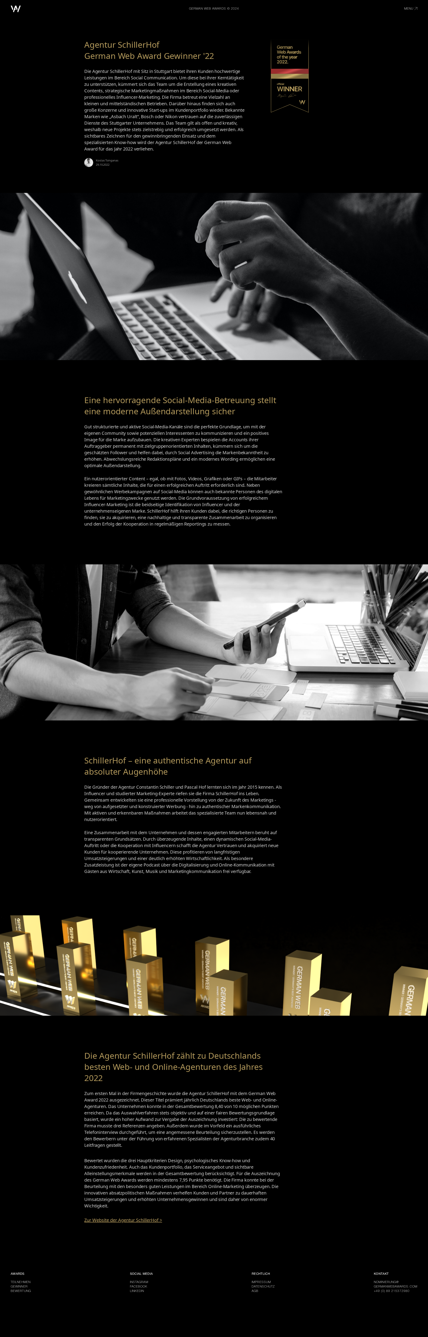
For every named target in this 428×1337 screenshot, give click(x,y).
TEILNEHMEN (21, 1282)
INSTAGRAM (139, 1282)
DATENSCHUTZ (263, 1286)
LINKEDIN (137, 1291)
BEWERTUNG (21, 1291)
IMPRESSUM (261, 1282)
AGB (255, 1291)
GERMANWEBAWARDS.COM (395, 1286)
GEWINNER (19, 1286)
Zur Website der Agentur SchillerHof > (123, 1220)
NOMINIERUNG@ (386, 1282)
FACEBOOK (139, 1286)
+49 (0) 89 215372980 (391, 1291)
